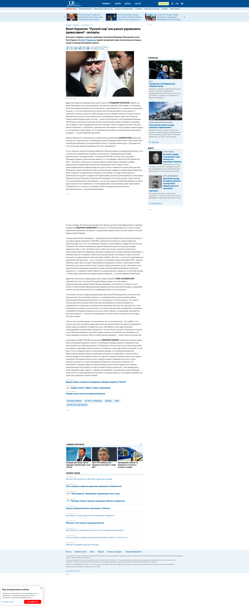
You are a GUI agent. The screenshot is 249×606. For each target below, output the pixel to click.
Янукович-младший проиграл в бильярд (82, 544)
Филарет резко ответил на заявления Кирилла (85, 393)
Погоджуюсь (32, 602)
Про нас (68, 552)
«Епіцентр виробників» (124, 9)
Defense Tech (71, 9)
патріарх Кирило (74, 401)
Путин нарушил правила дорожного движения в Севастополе (94, 486)
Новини (105, 3)
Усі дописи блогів (155, 203)
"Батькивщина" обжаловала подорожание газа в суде (93, 493)
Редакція (101, 552)
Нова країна (175, 9)
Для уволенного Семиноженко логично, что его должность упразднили (94, 530)
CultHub (138, 9)
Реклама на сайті (80, 552)
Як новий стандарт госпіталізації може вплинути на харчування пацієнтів (172, 158)
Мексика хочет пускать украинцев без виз (85, 522)
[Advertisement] (104, 208)
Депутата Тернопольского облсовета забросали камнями (89, 479)
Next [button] (184, 17)
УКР (177, 4)
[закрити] (41, 588)
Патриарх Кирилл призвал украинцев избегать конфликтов (96, 500)
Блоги (118, 3)
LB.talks (165, 9)
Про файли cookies (8, 602)
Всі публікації (154, 142)
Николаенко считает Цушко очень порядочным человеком (90, 515)
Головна (68, 25)
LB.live (138, 3)
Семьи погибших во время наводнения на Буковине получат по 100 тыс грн (96, 537)
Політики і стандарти (114, 552)
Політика (76, 25)
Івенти (92, 552)
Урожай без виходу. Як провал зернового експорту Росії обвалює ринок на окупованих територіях (165, 184)
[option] (85, 17)
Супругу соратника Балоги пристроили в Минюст (88, 508)
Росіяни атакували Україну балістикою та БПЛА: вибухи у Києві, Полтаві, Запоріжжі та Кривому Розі (129, 18)
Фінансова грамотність (103, 9)
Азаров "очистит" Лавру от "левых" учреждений (88, 387)
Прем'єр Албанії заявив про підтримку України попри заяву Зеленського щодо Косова (90, 17)
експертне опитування (77, 405)
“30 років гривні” (85, 9)
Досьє (128, 3)
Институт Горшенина (87, 40)
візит (117, 401)
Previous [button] (64, 17)
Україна (108, 401)
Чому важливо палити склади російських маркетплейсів (161, 126)
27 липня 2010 (85, 25)
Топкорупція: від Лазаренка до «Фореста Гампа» (162, 84)
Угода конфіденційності (133, 552)
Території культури (151, 9)
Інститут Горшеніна (93, 401)
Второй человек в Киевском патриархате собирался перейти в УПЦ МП (96, 382)
